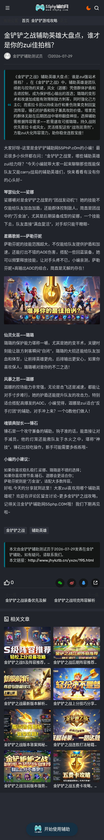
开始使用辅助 (57, 829)
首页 (25, 20)
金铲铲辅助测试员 (28, 56)
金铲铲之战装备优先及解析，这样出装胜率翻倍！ (46, 600)
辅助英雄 (39, 530)
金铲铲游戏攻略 (44, 20)
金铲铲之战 (15, 530)
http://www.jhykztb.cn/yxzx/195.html (61, 560)
